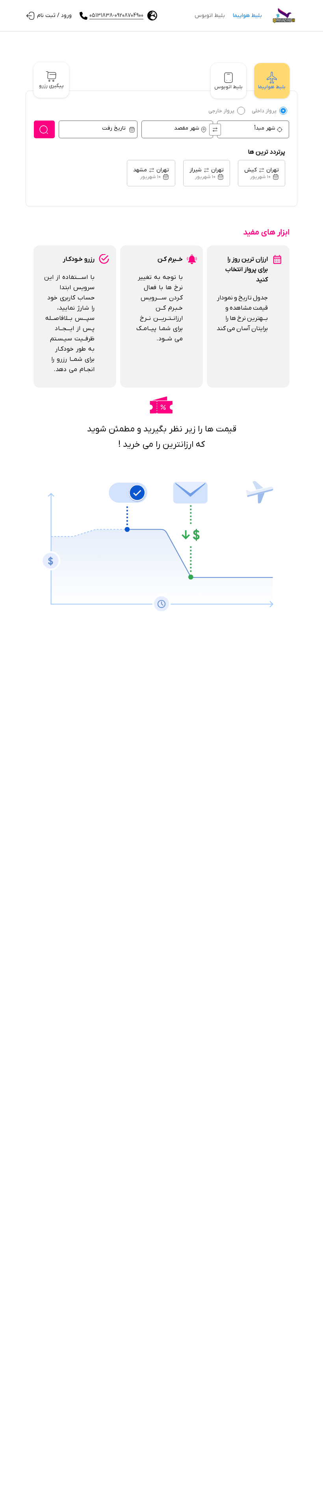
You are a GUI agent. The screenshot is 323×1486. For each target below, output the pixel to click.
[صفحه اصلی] (283, 16)
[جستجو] (44, 129)
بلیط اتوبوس (210, 15)
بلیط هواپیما (247, 15)
